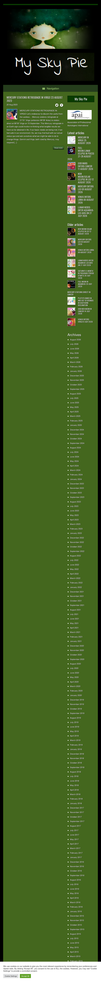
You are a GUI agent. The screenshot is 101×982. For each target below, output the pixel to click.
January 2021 (76, 641)
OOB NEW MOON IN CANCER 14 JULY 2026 (85, 311)
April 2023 (74, 519)
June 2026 (74, 348)
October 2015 (76, 924)
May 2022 (74, 569)
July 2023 (74, 506)
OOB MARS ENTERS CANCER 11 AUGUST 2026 (85, 166)
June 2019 (74, 726)
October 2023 (76, 492)
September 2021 (77, 605)
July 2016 (74, 884)
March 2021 (75, 632)
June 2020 (74, 672)
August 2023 (75, 501)
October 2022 (76, 546)
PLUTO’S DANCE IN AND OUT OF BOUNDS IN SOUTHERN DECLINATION (86, 302)
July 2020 (74, 668)
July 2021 (74, 614)
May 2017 (74, 839)
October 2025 (76, 384)
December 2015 (77, 915)
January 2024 (76, 479)
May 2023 (74, 515)
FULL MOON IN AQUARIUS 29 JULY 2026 (85, 284)
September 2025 (77, 389)
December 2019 (77, 699)
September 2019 (77, 713)
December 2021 (77, 591)
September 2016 (77, 875)
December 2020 (77, 645)
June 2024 (74, 456)
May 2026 (74, 353)
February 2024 (76, 474)
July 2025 (74, 398)
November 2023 (77, 488)
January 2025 (76, 425)
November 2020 (77, 650)
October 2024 (76, 438)
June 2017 (74, 834)
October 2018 (76, 762)
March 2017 (75, 848)
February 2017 (76, 852)
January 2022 (76, 587)
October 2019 (76, 708)
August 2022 (75, 555)
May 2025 (74, 407)
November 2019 (77, 704)
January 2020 (76, 695)
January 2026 (76, 371)
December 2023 (77, 483)
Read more (58, 148)
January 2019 (76, 749)
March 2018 (75, 794)
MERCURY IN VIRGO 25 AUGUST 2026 (84, 140)
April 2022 (74, 573)
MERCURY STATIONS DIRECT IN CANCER (78, 293)
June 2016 (74, 888)
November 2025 (77, 380)
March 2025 (75, 416)
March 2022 (75, 578)
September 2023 (77, 497)
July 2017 (74, 830)
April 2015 (74, 951)
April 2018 (74, 789)
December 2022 (77, 537)
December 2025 (77, 375)
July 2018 (74, 776)
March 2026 (75, 362)
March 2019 (75, 740)
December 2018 (77, 753)
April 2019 (74, 735)
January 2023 (76, 533)
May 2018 (74, 785)
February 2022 (76, 582)
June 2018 (74, 780)
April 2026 (74, 357)
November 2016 (77, 866)
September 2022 (77, 551)
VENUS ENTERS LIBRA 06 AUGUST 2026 (86, 199)
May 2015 (74, 947)
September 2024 (77, 443)
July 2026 (74, 344)
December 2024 (77, 429)
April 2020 (74, 681)
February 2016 (76, 906)
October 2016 (76, 870)
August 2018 (75, 771)
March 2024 (75, 470)
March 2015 (75, 956)
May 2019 (74, 731)
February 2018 (76, 798)
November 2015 (77, 920)
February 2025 (76, 420)
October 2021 (76, 600)
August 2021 (75, 609)
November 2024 (77, 434)
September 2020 (77, 659)
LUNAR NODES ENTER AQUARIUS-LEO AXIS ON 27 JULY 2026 (86, 212)
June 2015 (74, 942)
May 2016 (74, 893)
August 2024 (75, 447)
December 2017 (77, 807)
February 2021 (76, 636)
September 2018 (77, 767)
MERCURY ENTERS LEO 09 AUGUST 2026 (86, 189)
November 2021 (77, 596)
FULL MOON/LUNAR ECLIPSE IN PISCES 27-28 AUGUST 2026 (80, 153)
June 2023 (74, 510)
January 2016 (76, 911)
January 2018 (76, 803)
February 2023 (76, 528)
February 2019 (76, 744)
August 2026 (75, 339)
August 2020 (75, 663)
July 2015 (74, 938)
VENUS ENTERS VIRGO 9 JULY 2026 (85, 320)
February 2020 (76, 690)
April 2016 (74, 897)
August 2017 (75, 825)
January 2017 (76, 857)
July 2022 (74, 560)
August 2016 (75, 879)
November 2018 (77, 758)
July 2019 (74, 722)
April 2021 (74, 627)
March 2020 (75, 686)
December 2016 (77, 861)
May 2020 (74, 677)
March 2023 (75, 524)
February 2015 (76, 960)
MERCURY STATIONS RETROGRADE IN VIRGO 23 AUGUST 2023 (35, 99)
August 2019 (75, 717)
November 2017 (77, 812)
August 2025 (75, 393)
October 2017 (76, 816)
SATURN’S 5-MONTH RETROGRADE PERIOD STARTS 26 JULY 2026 (86, 274)
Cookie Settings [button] (11, 976)
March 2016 (75, 902)
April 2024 (74, 465)
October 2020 (76, 654)
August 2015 (75, 933)
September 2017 (77, 821)
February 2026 (76, 366)
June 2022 (74, 564)
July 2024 (74, 452)
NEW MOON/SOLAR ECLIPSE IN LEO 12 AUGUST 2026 (86, 178)
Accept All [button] (25, 976)
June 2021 (74, 618)
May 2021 (74, 623)
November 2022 (77, 542)
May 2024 (74, 461)
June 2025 (74, 402)
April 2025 (74, 411)
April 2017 (74, 843)
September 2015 (77, 929)
